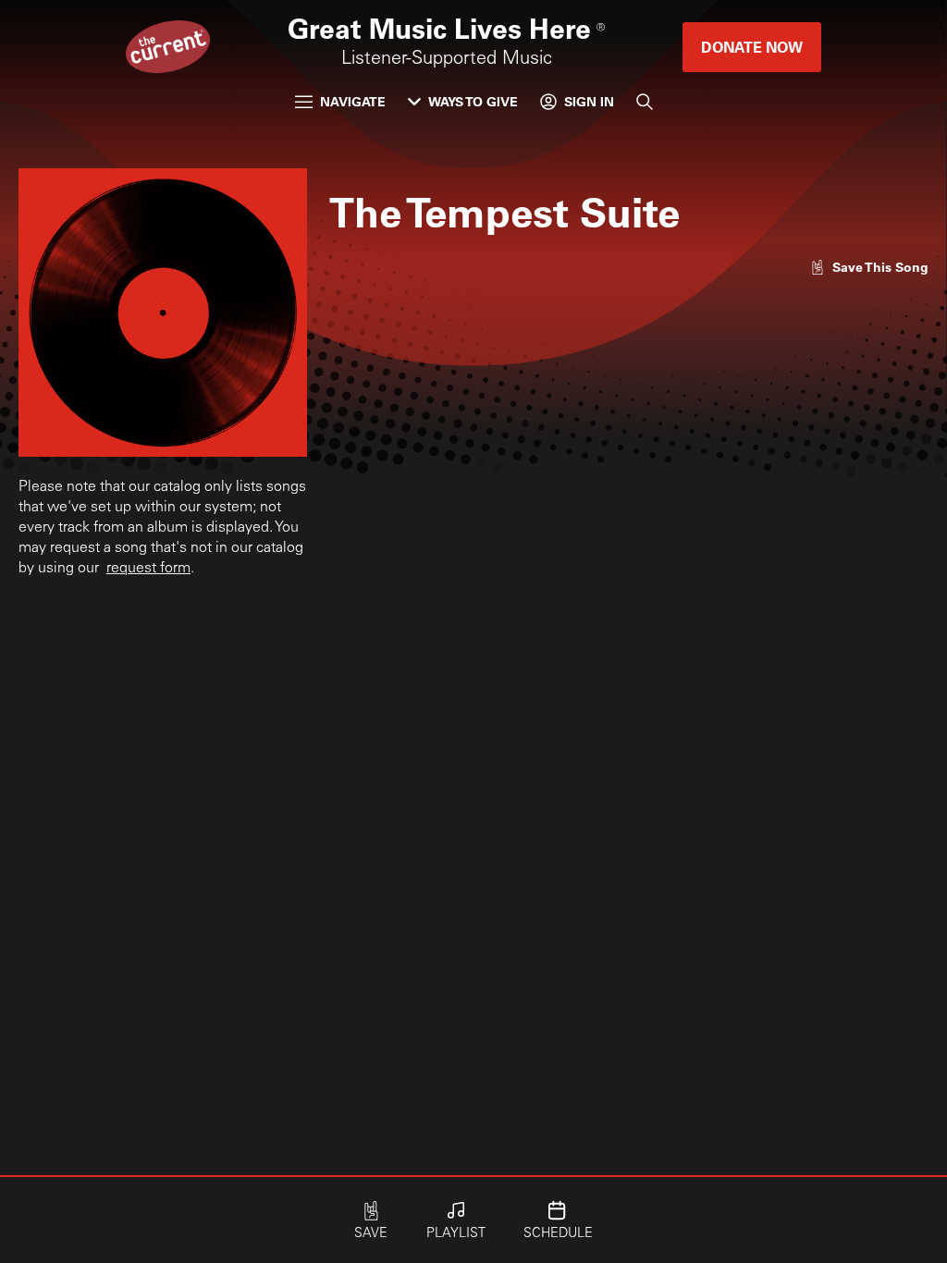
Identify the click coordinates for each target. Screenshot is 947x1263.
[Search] (644, 102)
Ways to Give (473, 101)
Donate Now (752, 46)
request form (148, 568)
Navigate (353, 101)
